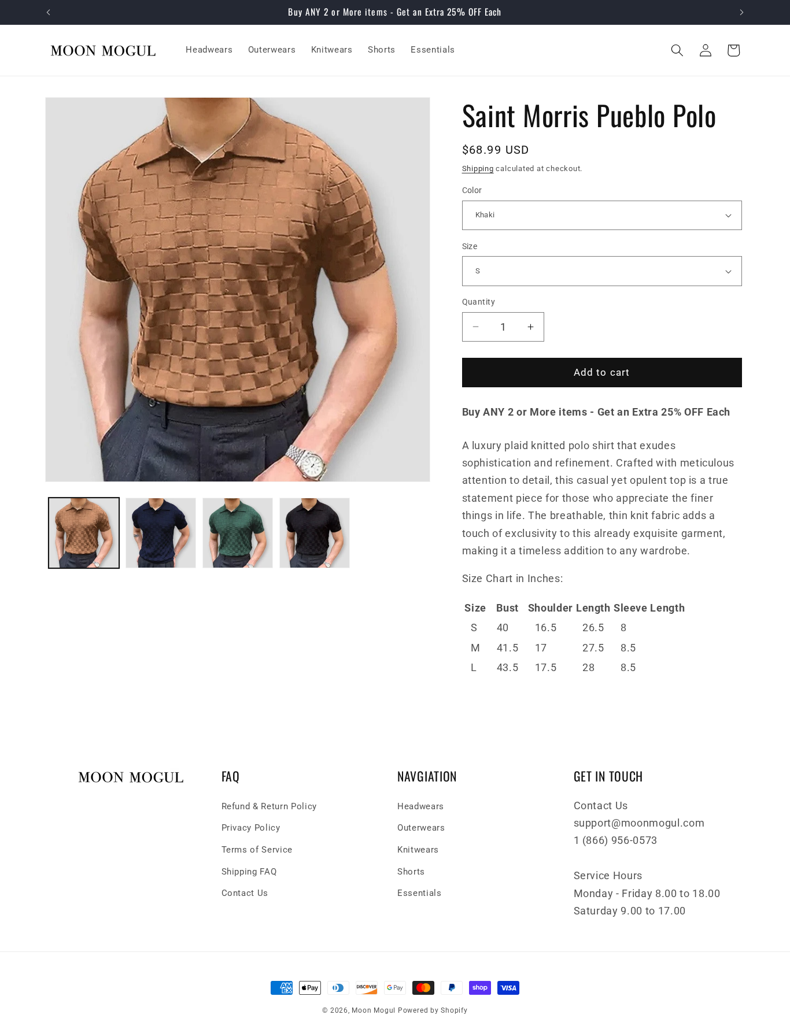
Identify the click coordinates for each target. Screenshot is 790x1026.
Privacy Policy (251, 828)
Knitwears (418, 849)
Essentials (419, 893)
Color (472, 190)
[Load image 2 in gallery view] (160, 533)
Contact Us (245, 893)
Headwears (420, 806)
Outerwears (421, 828)
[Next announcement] (742, 12)
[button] (677, 50)
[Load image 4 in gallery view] (314, 533)
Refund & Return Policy (270, 806)
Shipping (478, 168)
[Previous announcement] (48, 12)
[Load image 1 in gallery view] (84, 533)
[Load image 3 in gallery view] (237, 533)
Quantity (479, 301)
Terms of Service (257, 849)
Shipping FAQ (249, 871)
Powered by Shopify (433, 1010)
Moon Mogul (374, 1010)
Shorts (411, 871)
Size (470, 246)
